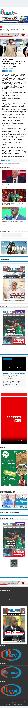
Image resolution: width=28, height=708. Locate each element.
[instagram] (16, 703)
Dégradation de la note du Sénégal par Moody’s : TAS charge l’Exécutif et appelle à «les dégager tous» (14, 222)
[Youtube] (15, 703)
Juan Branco (5, 163)
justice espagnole (14, 163)
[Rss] (11, 703)
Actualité (6, 29)
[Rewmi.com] (9, 11)
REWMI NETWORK (20, 701)
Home (2, 29)
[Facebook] (12, 703)
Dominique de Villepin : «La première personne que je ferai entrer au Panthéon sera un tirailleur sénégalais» (14, 185)
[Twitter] (13, 703)
